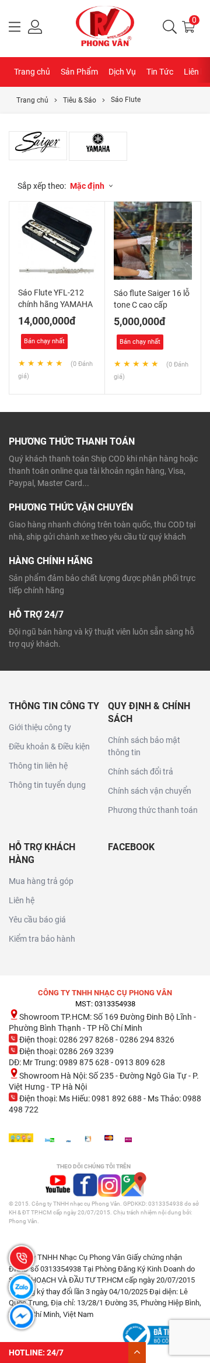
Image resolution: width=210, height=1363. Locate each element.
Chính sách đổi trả (140, 771)
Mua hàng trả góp (41, 881)
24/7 (55, 1352)
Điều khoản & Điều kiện (49, 746)
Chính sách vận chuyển (149, 790)
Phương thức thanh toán (153, 810)
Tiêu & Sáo (79, 100)
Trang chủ (32, 71)
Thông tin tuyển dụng (47, 785)
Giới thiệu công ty (40, 727)
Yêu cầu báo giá (37, 919)
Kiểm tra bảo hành (42, 938)
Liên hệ (21, 900)
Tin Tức (159, 71)
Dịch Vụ (122, 71)
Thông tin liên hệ (38, 765)
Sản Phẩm (79, 71)
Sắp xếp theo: (42, 186)
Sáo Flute (126, 100)
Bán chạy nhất (44, 341)
